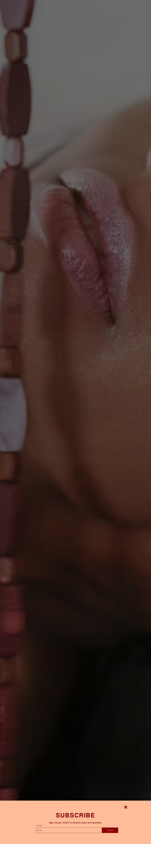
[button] (125, 807)
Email (39, 825)
